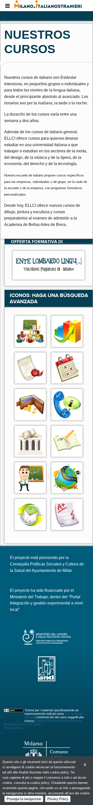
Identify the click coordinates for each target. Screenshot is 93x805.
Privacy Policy (57, 799)
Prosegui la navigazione (24, 799)
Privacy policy (13, 728)
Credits (36, 724)
